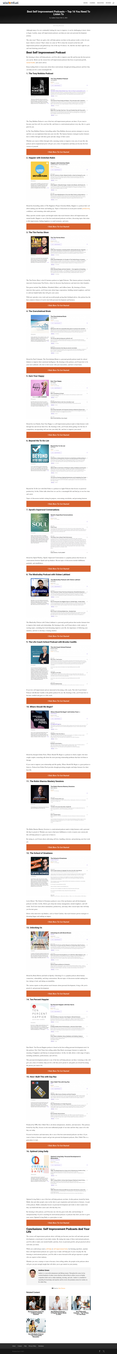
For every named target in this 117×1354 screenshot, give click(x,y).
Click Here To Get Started (58, 151)
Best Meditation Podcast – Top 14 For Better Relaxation (35, 1335)
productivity (86, 208)
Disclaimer (41, 1346)
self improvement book (60, 1249)
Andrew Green (55, 18)
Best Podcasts (62, 1288)
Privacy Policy (32, 1346)
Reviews (108, 3)
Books (86, 3)
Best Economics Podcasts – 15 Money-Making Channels (36, 1313)
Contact (20, 1346)
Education (100, 3)
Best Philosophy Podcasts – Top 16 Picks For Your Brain (81, 1313)
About (14, 1346)
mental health (30, 62)
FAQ (25, 1346)
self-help (48, 1249)
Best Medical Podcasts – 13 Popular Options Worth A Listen (58, 1313)
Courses (92, 3)
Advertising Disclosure (58, 25)
